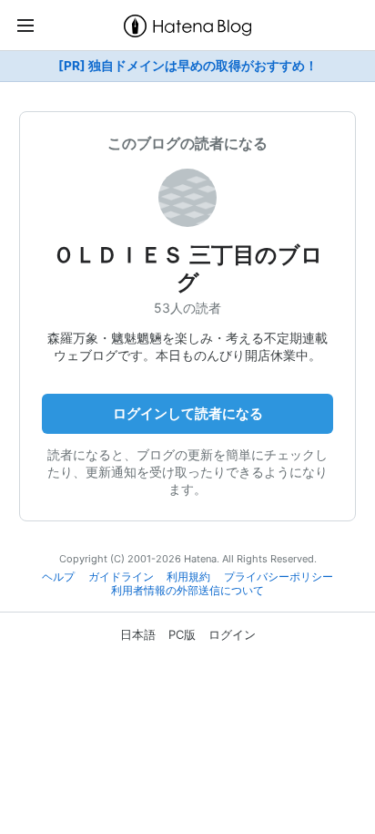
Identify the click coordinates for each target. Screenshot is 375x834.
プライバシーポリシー (278, 577)
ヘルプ (58, 577)
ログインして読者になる (188, 413)
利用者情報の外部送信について (187, 590)
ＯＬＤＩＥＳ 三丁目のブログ (188, 268)
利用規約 (188, 577)
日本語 (138, 634)
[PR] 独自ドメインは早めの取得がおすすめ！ (188, 65)
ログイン (232, 634)
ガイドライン (121, 577)
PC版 (182, 634)
